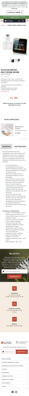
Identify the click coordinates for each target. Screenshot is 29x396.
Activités (4, 369)
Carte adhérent (6, 382)
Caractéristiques (20, 146)
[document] (14, 7)
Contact (4, 386)
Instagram (16, 392)
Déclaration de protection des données (12, 365)
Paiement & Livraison (7, 379)
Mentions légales (6, 359)
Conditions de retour (7, 376)
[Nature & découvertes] (9, 20)
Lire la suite (4, 91)
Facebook (13, 392)
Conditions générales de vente (10, 362)
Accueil (3, 25)
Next (26, 139)
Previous (22, 139)
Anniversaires (5, 372)
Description (6, 146)
